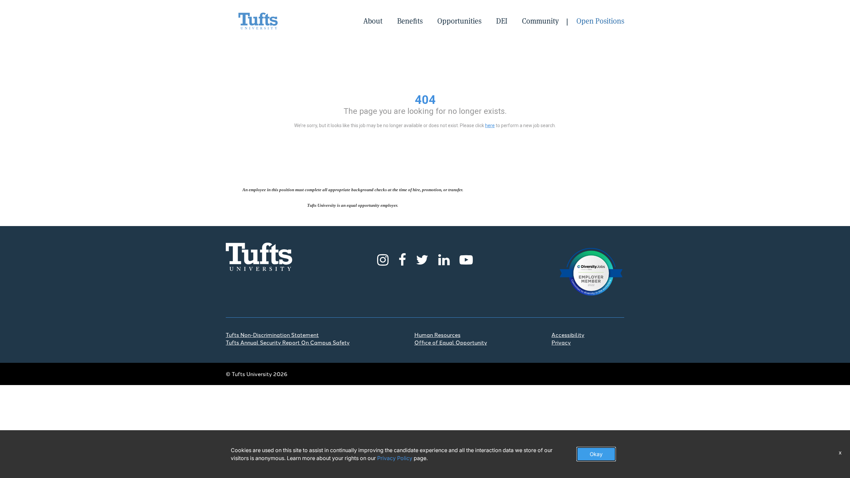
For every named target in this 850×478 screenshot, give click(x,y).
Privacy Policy (394, 458)
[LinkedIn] (444, 258)
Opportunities (459, 21)
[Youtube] (466, 258)
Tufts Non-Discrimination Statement (272, 334)
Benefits (410, 21)
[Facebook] (402, 258)
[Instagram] (382, 258)
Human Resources (437, 334)
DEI (501, 21)
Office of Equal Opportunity (450, 342)
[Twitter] (422, 258)
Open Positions (600, 21)
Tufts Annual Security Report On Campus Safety (288, 342)
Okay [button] (596, 454)
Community (540, 21)
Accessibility (568, 334)
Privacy (561, 342)
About (372, 21)
